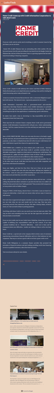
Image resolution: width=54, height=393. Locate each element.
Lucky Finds (10, 2)
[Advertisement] (27, 291)
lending (34, 261)
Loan (38, 261)
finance (21, 261)
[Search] (17, 2)
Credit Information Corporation (10, 261)
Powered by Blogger (28, 391)
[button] (3, 22)
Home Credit (28, 261)
